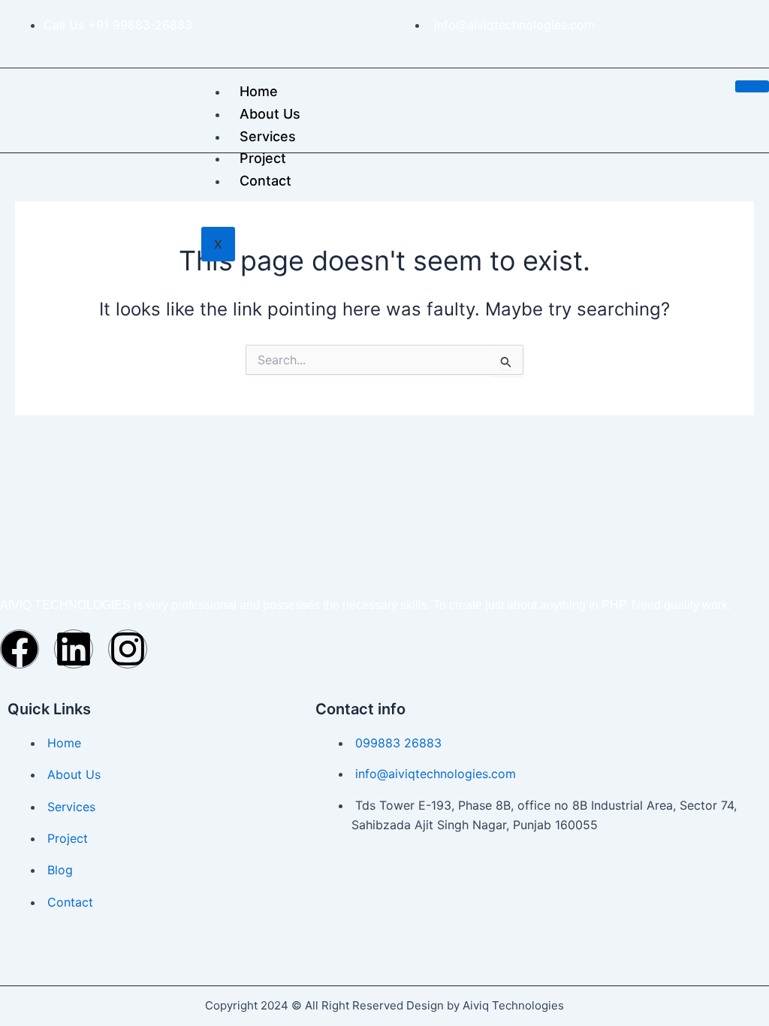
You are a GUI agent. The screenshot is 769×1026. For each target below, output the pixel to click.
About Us (270, 114)
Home (259, 91)
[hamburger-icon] (752, 86)
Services (268, 136)
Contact (265, 181)
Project (263, 158)
